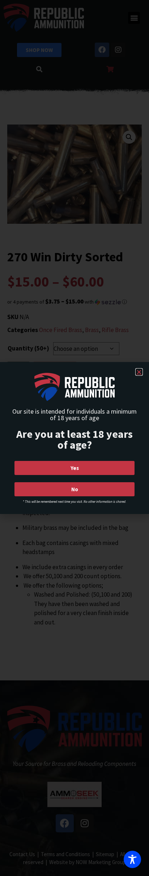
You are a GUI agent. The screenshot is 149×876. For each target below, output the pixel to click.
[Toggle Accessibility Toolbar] (132, 859)
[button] (139, 372)
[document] (74, 438)
